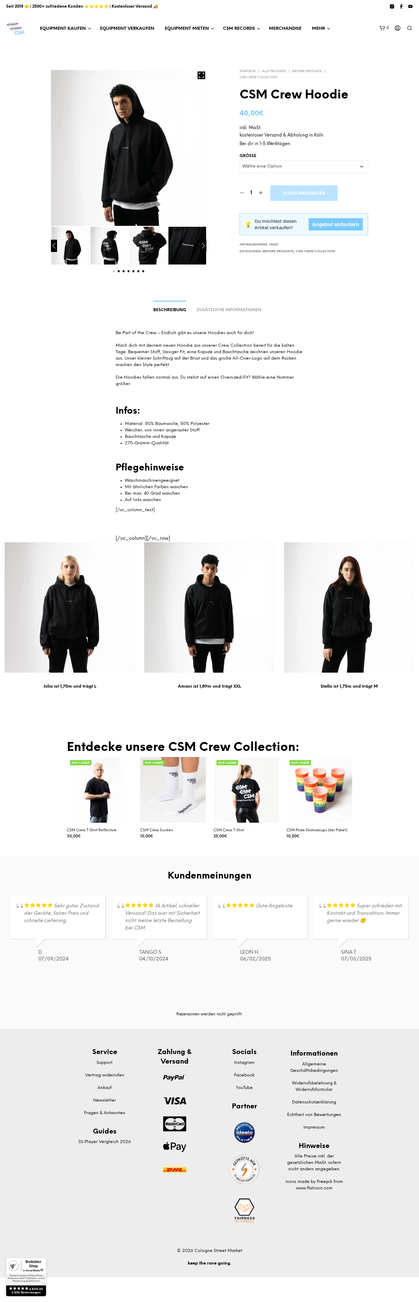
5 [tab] (133, 271)
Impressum (314, 1127)
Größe (248, 156)
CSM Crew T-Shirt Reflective (92, 830)
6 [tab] (138, 271)
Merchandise (285, 28)
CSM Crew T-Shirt (228, 830)
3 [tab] (124, 271)
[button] (384, 28)
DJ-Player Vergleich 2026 (105, 1142)
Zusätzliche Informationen (229, 310)
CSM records (239, 28)
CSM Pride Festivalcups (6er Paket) (316, 830)
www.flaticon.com (314, 1188)
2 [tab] (119, 271)
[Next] (203, 246)
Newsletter (104, 1100)
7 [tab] (143, 271)
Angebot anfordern (335, 224)
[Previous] (54, 246)
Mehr (318, 28)
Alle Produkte (274, 71)
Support (105, 1063)
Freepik (324, 1182)
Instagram (244, 1063)
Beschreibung (169, 310)
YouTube (244, 1088)
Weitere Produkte (307, 71)
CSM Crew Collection (259, 77)
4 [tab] (128, 271)
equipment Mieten (187, 28)
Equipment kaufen (63, 28)
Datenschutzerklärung (314, 1102)
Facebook (244, 1075)
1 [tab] (114, 271)
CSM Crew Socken (156, 830)
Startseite (248, 71)
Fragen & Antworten (104, 1113)
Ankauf (105, 1088)
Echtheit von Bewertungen (314, 1115)
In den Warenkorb (304, 193)
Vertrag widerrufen (104, 1075)
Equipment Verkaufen (127, 28)
